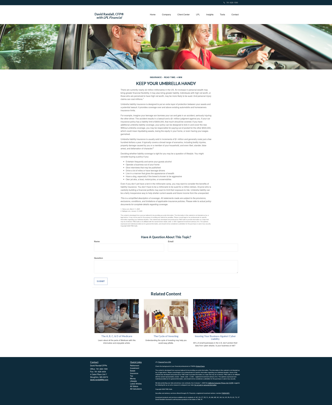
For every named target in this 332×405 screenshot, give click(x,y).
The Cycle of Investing (166, 336)
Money (133, 378)
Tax (131, 376)
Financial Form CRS (164, 362)
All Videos (134, 386)
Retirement (134, 365)
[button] (166, 14)
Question (98, 258)
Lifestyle (133, 381)
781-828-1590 (232, 2)
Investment (134, 368)
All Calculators (136, 389)
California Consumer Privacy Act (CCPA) (221, 383)
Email (170, 241)
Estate (132, 370)
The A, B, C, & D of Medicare (116, 336)
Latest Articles (136, 383)
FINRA (224, 393)
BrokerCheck (200, 366)
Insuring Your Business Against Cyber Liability (215, 337)
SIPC (228, 393)
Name (97, 241)
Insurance (134, 373)
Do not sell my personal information (205, 385)
